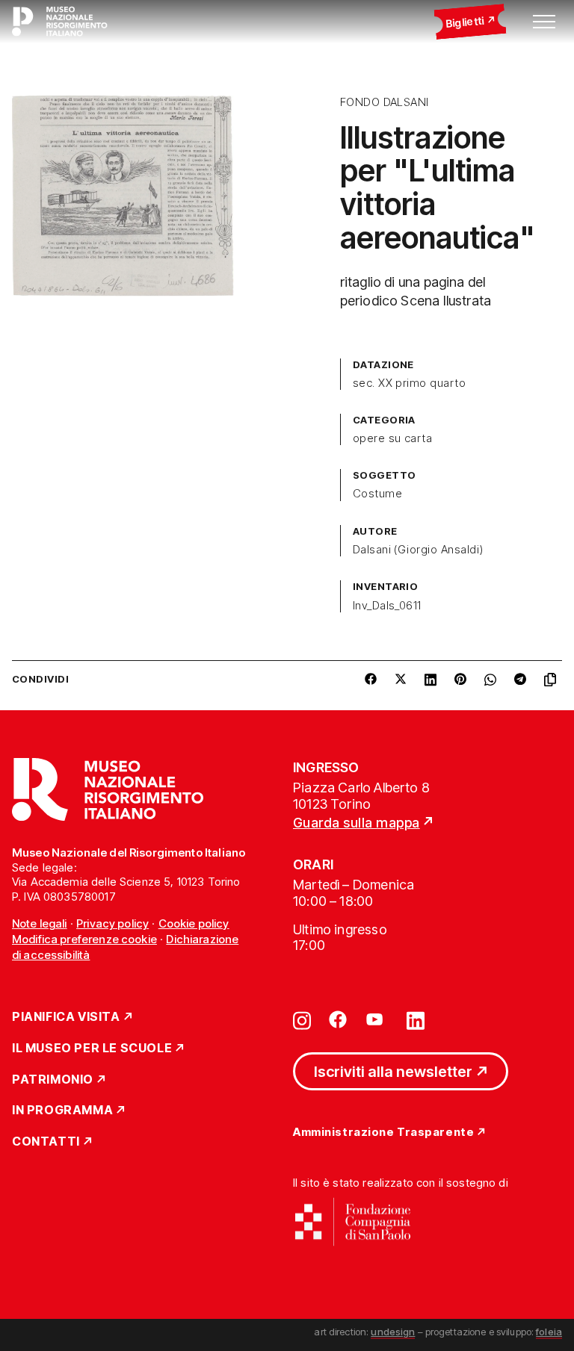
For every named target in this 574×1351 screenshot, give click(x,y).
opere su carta (393, 438)
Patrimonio (52, 1080)
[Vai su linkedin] (416, 1019)
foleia (549, 1332)
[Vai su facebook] (338, 1019)
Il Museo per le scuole (92, 1048)
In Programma (62, 1110)
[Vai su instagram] (302, 1019)
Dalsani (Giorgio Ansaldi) (418, 549)
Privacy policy (112, 923)
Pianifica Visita (66, 1017)
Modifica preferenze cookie (84, 939)
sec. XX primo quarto (409, 383)
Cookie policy (193, 923)
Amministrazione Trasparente (383, 1132)
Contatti (46, 1142)
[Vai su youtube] (377, 1019)
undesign (393, 1332)
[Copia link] (553, 679)
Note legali (39, 923)
